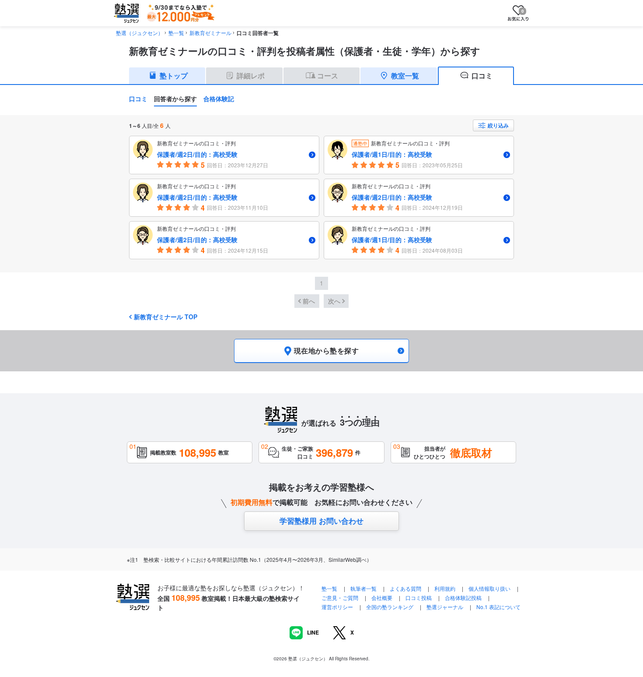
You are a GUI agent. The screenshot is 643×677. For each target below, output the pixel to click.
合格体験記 (218, 99)
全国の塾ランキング (389, 606)
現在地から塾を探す (326, 351)
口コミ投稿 (418, 597)
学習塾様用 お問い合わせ (321, 520)
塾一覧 (176, 32)
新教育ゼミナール (210, 32)
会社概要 (381, 597)
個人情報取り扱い (489, 588)
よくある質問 (406, 588)
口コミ (138, 99)
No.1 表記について (498, 606)
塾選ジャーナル (444, 606)
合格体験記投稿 (463, 597)
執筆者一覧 (363, 588)
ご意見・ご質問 (340, 597)
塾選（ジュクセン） (139, 32)
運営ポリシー (337, 606)
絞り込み (498, 125)
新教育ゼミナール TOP (165, 316)
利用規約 (444, 588)
